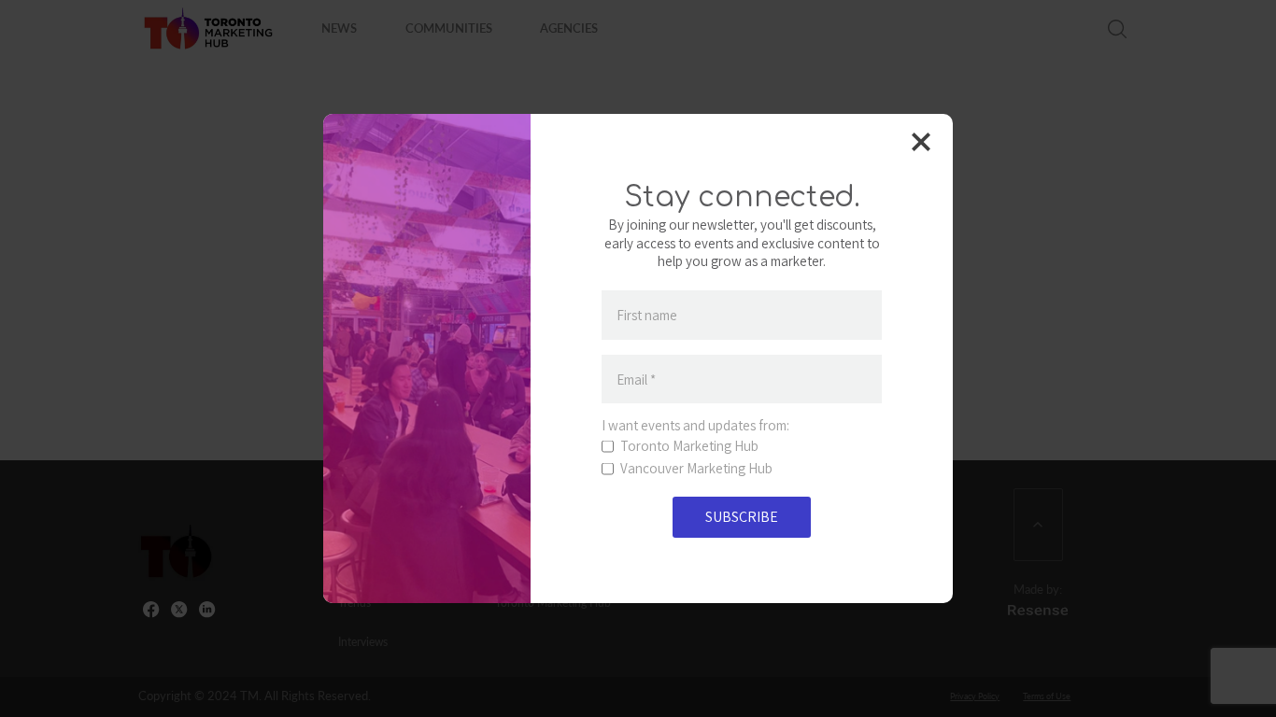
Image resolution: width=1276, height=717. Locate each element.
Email (636, 380)
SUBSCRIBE (741, 517)
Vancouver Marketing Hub (696, 468)
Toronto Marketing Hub (689, 446)
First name (647, 315)
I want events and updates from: (695, 425)
